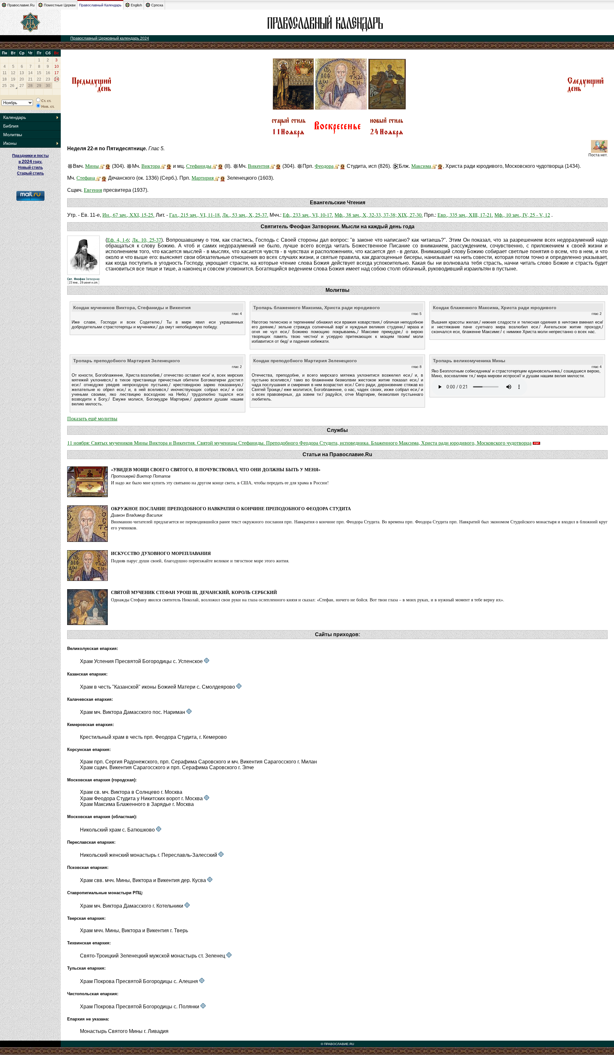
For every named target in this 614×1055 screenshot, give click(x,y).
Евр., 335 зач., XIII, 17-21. (465, 214)
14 (30, 73)
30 (48, 85)
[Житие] (434, 165)
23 (48, 79)
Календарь (14, 117)
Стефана (85, 177)
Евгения (93, 189)
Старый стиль (30, 173)
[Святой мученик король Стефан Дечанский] (98, 177)
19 (13, 79)
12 (13, 73)
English (136, 5)
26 (12, 85)
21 (30, 79)
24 (56, 79)
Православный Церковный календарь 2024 (109, 38)
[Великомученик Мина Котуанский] (102, 165)
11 (5, 73)
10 (56, 66)
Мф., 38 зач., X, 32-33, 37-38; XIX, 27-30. (379, 214)
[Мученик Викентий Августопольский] (272, 165)
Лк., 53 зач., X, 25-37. (245, 214)
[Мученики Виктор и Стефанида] (163, 165)
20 (22, 79)
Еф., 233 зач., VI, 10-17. (308, 214)
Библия (11, 126)
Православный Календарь (100, 5)
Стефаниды (198, 165)
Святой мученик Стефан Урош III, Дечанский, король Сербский (194, 592)
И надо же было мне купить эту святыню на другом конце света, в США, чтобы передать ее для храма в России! (220, 483)
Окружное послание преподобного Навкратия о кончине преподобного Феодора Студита (231, 508)
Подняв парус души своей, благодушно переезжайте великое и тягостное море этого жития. (200, 561)
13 (22, 73)
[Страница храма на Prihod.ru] (206, 661)
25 (4, 85)
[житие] (337, 165)
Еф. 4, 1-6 (118, 239)
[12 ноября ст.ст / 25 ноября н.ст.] (585, 92)
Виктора (150, 165)
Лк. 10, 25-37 (146, 239)
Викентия (258, 165)
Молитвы (12, 134)
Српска (157, 5)
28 (30, 85)
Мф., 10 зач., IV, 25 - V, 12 (522, 214)
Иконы (10, 143)
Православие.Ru (21, 5)
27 (22, 85)
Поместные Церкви (59, 5)
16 (48, 73)
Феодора (324, 165)
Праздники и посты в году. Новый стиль (30, 161)
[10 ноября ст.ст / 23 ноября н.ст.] (91, 92)
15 (39, 73)
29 (39, 85)
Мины (92, 165)
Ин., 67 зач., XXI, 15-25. (128, 214)
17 (56, 73)
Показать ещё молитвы (92, 418)
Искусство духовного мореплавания (161, 553)
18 (4, 79)
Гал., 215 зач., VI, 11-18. (195, 214)
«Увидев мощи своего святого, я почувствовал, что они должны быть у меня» (215, 469)
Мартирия (203, 177)
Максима (421, 165)
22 (39, 79)
